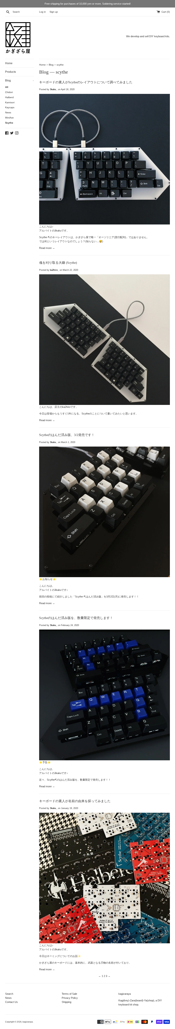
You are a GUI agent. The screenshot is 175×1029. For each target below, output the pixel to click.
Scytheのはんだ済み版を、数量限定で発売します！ (76, 618)
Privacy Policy (70, 997)
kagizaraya (28, 1022)
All (6, 87)
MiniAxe (9, 117)
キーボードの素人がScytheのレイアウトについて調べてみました (85, 82)
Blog (19, 80)
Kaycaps (9, 107)
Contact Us (11, 1001)
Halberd (9, 97)
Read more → (47, 247)
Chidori (9, 92)
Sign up (54, 12)
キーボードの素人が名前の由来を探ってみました (75, 801)
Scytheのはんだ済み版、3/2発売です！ (67, 435)
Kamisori (10, 102)
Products (10, 71)
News (8, 112)
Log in (42, 12)
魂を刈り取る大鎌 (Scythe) (58, 262)
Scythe (9, 123)
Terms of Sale (69, 993)
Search (9, 993)
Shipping (66, 1001)
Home (8, 63)
